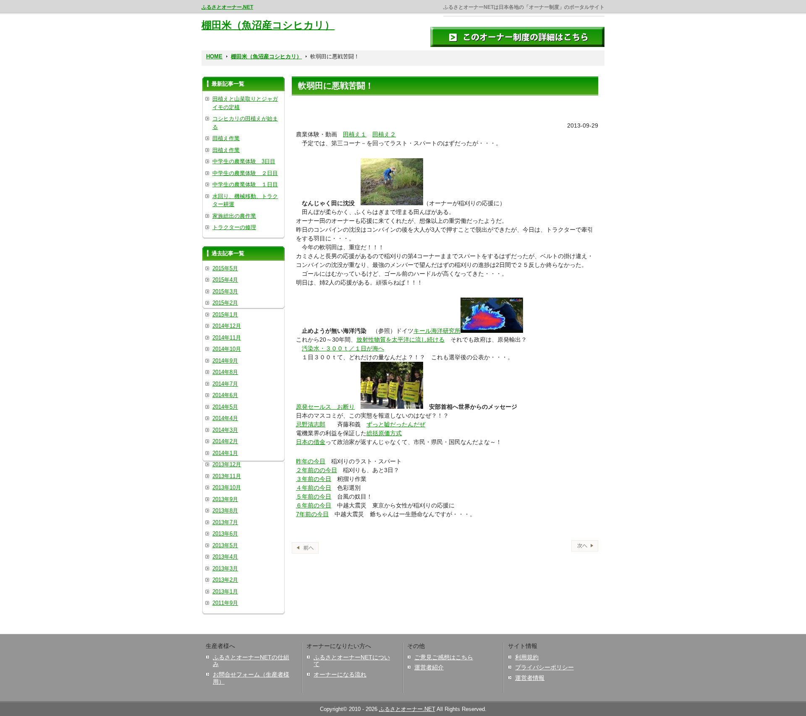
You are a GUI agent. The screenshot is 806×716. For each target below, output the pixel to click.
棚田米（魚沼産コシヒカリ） (268, 25)
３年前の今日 (313, 479)
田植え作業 (226, 138)
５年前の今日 (313, 496)
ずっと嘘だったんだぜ (395, 424)
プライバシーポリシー (544, 667)
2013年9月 (225, 499)
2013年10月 (226, 487)
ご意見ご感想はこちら (443, 657)
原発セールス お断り (325, 406)
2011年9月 (225, 603)
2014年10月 (226, 349)
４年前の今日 (313, 487)
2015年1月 (225, 314)
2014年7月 (225, 384)
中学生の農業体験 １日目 (245, 184)
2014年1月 (225, 453)
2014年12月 (226, 326)
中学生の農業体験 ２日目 (245, 173)
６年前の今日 (313, 505)
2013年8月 (225, 510)
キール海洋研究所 (437, 330)
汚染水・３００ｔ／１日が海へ (343, 348)
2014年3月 (225, 430)
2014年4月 (225, 418)
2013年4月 (225, 557)
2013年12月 (226, 464)
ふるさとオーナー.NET (227, 7)
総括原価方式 (384, 433)
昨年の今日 (310, 461)
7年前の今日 (312, 514)
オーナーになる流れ (340, 674)
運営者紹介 (429, 667)
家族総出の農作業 (234, 216)
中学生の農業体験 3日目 (243, 161)
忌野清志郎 (310, 424)
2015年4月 (225, 280)
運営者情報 (529, 677)
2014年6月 (225, 395)
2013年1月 (225, 591)
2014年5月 (225, 407)
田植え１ (354, 134)
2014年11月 (226, 337)
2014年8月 (225, 372)
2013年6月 (225, 533)
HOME (214, 56)
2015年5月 (225, 268)
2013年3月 (225, 568)
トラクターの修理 (234, 227)
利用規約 (527, 657)
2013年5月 (225, 545)
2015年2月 (225, 303)
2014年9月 (225, 361)
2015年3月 (225, 291)
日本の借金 (310, 442)
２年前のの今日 (316, 470)
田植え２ (384, 134)
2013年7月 (225, 522)
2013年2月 (225, 580)
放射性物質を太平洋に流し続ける (400, 339)
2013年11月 (226, 476)
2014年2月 (225, 441)
